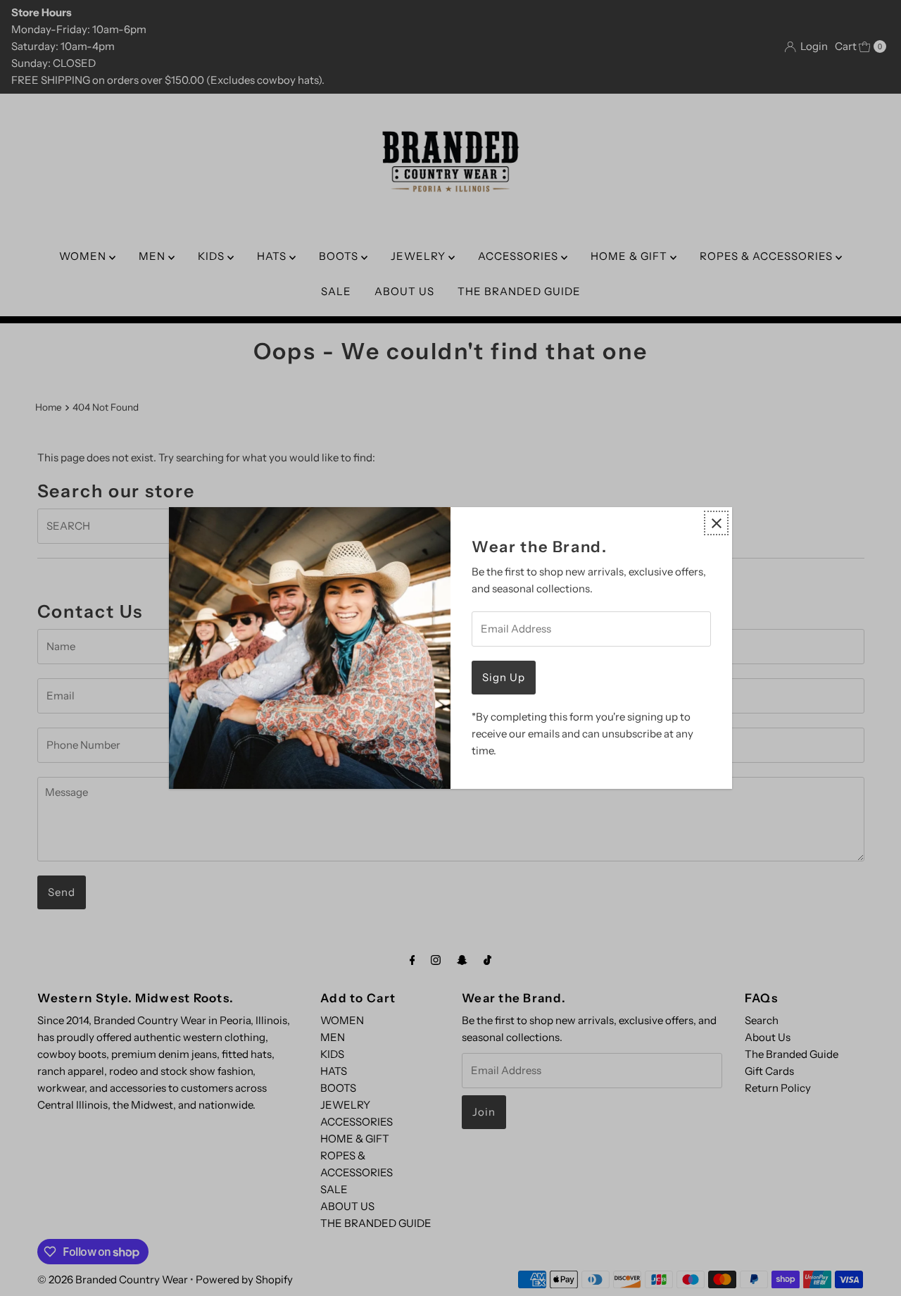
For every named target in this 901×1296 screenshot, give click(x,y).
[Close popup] (716, 523)
